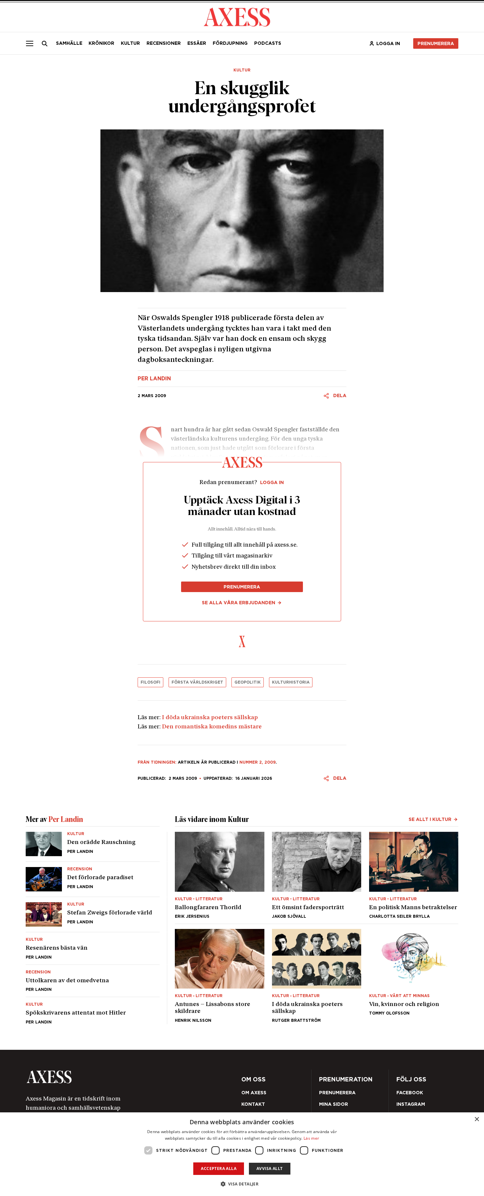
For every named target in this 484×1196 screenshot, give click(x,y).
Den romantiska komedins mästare (212, 727)
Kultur (130, 43)
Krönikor (101, 43)
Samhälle (69, 43)
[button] (242, 1184)
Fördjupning (230, 43)
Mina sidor (333, 1104)
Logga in (388, 43)
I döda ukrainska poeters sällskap (210, 717)
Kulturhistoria (290, 682)
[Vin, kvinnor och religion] (413, 975)
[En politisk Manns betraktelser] (413, 875)
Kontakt (253, 1104)
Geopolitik (247, 682)
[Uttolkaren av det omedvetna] (93, 981)
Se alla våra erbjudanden (238, 602)
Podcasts (267, 43)
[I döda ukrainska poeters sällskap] (316, 975)
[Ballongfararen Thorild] (219, 875)
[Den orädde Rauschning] (93, 846)
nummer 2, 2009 (257, 762)
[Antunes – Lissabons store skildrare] (219, 975)
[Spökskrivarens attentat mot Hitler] (93, 1010)
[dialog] (242, 1154)
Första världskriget (197, 682)
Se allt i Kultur (430, 819)
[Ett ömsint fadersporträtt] (316, 875)
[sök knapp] (44, 43)
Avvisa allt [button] (269, 1168)
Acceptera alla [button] (218, 1168)
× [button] (476, 1119)
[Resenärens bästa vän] (93, 948)
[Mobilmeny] (30, 43)
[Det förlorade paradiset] (93, 879)
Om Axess (253, 1092)
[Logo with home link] (111, 1077)
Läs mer (311, 1138)
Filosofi (150, 682)
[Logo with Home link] (237, 16)
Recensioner (164, 43)
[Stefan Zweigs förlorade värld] (93, 914)
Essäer (196, 43)
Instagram (410, 1104)
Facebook (409, 1092)
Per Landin (154, 378)
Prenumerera (435, 43)
